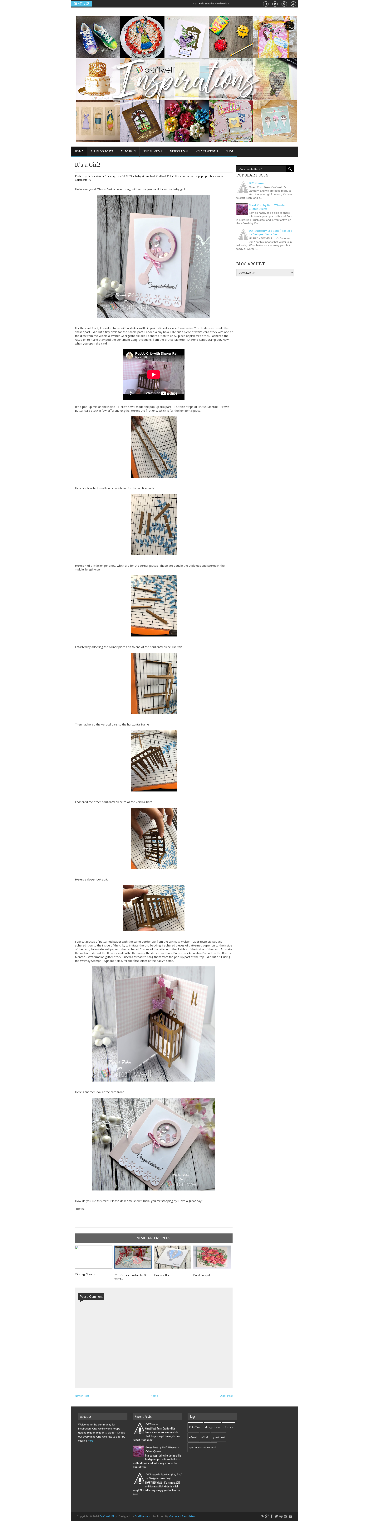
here (90, 1440)
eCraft (205, 1437)
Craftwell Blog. (109, 1516)
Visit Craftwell (207, 151)
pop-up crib (205, 176)
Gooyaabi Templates (182, 1516)
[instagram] (290, 1516)
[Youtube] (286, 1516)
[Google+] (267, 1516)
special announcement (202, 1447)
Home (79, 151)
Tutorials (128, 151)
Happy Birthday (214, 3)
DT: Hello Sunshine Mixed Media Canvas (180, 3)
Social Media (152, 151)
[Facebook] (272, 1516)
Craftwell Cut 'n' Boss (169, 176)
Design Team (179, 151)
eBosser (228, 1427)
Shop (230, 151)
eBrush (193, 1437)
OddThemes (142, 1516)
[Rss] (262, 1516)
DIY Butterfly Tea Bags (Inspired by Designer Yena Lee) (270, 232)
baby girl (140, 176)
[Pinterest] (281, 1516)
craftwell (151, 176)
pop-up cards (190, 176)
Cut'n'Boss (195, 1427)
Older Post (226, 1395)
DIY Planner (257, 183)
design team (212, 1427)
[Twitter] (276, 1516)
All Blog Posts (102, 151)
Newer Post (82, 1395)
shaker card (220, 176)
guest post (219, 1437)
